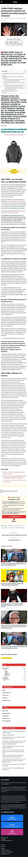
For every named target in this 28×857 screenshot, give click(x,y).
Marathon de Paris (6, 700)
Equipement (5, 678)
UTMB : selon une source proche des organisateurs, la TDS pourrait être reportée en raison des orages (13, 756)
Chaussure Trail (6, 679)
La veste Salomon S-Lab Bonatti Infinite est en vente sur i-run (14, 74)
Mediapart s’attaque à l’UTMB (8, 735)
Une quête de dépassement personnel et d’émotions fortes (14, 83)
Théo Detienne (5, 716)
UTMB (3, 690)
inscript (23, 525)
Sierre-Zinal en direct (7, 658)
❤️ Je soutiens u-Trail (14, 516)
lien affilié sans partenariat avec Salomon (14, 135)
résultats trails (7, 673)
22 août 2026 (8, 586)
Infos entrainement (7, 675)
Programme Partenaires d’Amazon (17, 805)
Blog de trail (7, 6)
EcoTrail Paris (5, 695)
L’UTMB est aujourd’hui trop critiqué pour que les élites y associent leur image (13, 564)
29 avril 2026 (3, 21)
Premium (6, 674)
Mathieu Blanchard (6, 713)
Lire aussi (5, 92)
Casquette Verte (6, 718)
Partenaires (3, 839)
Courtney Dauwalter (6, 721)
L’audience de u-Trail (5, 850)
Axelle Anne (9, 491)
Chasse (6, 672)
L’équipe (3, 848)
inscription (10, 525)
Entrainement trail (5, 854)
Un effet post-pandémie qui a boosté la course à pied (15, 79)
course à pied (17, 525)
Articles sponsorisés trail (6, 840)
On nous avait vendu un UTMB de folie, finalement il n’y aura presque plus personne (14, 647)
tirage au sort (12, 527)
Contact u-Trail (4, 837)
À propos (3, 846)
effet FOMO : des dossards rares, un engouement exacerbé (13, 77)
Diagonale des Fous (6, 693)
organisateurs (5, 527)
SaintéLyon (4, 698)
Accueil (2, 6)
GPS (4, 680)
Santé (6, 676)
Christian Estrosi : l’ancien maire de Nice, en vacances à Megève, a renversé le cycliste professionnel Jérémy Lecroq (13, 751)
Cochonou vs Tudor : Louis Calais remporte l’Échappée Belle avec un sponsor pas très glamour (12, 605)
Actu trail (3, 845)
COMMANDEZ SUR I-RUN (14, 171)
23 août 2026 (8, 566)
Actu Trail (12, 6)
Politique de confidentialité (7, 852)
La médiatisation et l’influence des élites (12, 81)
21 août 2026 (8, 629)
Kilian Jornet (5, 711)
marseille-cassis (19, 527)
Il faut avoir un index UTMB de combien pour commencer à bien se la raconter (12, 584)
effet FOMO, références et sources (10, 91)
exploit (5, 525)
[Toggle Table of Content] (24, 71)
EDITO (16, 6)
